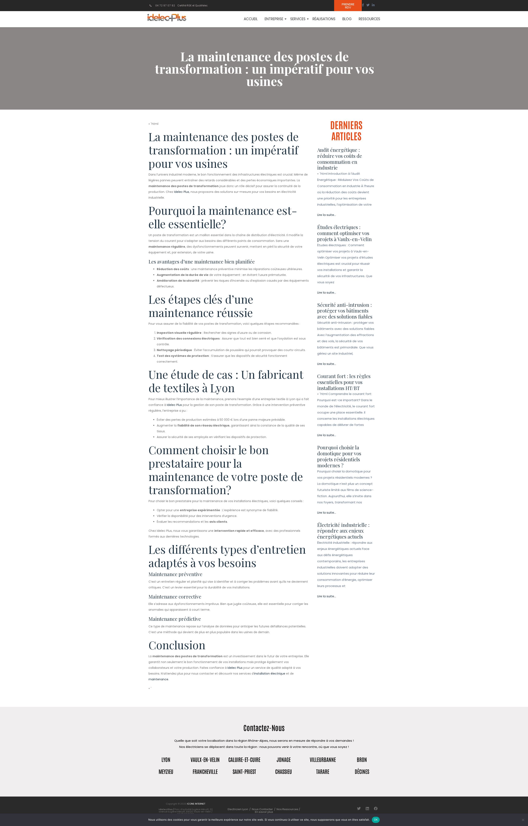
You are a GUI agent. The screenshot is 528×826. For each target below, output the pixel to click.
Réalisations (323, 18)
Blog (347, 18)
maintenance (158, 679)
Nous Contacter (262, 809)
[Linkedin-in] (373, 5)
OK (376, 819)
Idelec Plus (181, 192)
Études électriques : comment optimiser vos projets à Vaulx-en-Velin (344, 233)
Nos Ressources (288, 809)
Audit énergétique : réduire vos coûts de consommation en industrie (339, 158)
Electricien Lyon (238, 809)
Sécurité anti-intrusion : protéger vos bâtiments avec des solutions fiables (344, 310)
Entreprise (274, 18)
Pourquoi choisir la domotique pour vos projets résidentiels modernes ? (339, 456)
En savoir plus (264, 812)
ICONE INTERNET (196, 803)
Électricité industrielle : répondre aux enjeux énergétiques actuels (343, 530)
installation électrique (269, 673)
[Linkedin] (367, 808)
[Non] (523, 820)
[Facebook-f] (362, 5)
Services (297, 18)
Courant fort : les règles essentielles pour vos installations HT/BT (343, 382)
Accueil (251, 18)
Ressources (369, 18)
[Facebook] (376, 808)
